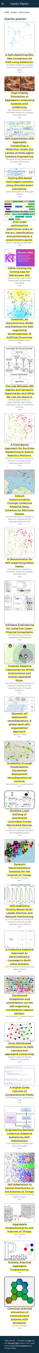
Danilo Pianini (24, 12)
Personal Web (13, 1343)
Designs (14, 12)
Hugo (29, 1341)
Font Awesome (21, 1346)
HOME (6, 12)
